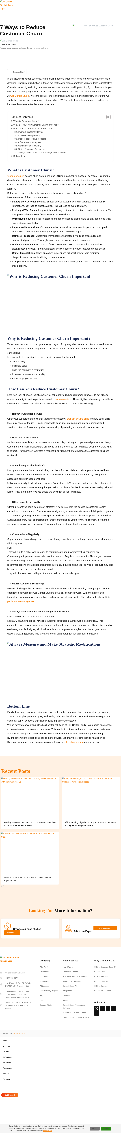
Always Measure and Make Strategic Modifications (42, 152)
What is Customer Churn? (26, 121)
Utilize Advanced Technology (31, 149)
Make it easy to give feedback (32, 139)
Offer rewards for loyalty (29, 142)
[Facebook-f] (108, 1008)
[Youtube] (96, 1013)
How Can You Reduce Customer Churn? (34, 128)
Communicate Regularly (29, 146)
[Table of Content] (108, 117)
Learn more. (47, 1131)
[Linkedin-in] (102, 1008)
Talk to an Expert (83, 931)
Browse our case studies (27, 929)
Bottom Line (19, 156)
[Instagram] (113, 1008)
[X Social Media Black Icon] (96, 1008)
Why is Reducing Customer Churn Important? (36, 125)
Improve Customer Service (30, 132)
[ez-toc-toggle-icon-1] (107, 117)
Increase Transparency (29, 135)
